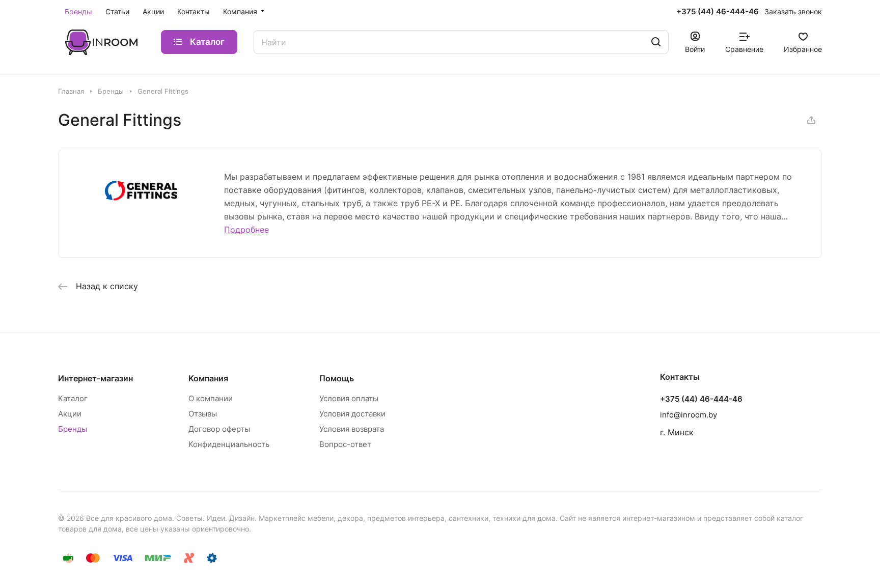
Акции (69, 413)
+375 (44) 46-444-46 (717, 11)
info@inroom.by (688, 415)
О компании (210, 398)
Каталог (73, 398)
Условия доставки (352, 413)
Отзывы (202, 413)
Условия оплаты (348, 398)
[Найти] (656, 42)
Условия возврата (351, 429)
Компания (208, 378)
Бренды (72, 429)
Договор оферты (219, 429)
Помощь (336, 378)
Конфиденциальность (228, 444)
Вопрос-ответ (345, 444)
